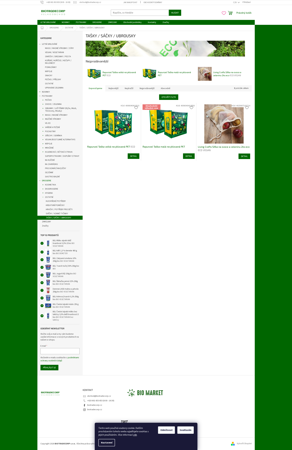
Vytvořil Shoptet (244, 443)
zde (135, 435)
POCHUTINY (50, 131)
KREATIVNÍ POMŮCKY (55, 205)
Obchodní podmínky (152, 2)
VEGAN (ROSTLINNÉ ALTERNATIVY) (60, 139)
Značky (45, 225)
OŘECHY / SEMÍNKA (53, 135)
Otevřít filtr (169, 97)
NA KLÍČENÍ (50, 160)
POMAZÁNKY (51, 67)
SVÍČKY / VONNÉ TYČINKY (57, 213)
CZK (235, 2)
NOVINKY (46, 91)
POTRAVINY (47, 96)
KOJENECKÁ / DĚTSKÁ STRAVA (59, 152)
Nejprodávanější (147, 88)
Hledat (175, 12)
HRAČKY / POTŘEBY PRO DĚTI (59, 209)
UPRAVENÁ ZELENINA (54, 87)
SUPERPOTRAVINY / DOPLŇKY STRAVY (62, 156)
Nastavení (106, 442)
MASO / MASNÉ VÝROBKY (56, 115)
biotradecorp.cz (94, 405)
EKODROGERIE (51, 188)
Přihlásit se (49, 367)
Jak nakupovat (130, 2)
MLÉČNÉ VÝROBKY (53, 119)
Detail (133, 156)
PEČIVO (48, 100)
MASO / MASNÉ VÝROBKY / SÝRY (59, 48)
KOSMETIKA (50, 184)
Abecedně (165, 88)
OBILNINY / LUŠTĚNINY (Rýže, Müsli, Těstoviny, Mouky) (61, 109)
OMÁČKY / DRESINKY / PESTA (58, 56)
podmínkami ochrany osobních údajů (59, 359)
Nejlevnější (113, 88)
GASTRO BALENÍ (52, 176)
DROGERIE (46, 180)
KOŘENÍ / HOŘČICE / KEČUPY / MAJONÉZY (58, 62)
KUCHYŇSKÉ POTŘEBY (56, 201)
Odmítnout (166, 430)
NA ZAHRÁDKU (51, 164)
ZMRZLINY (46, 221)
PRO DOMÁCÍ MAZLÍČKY (55, 168)
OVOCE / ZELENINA (53, 104)
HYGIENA (49, 193)
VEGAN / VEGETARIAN (54, 52)
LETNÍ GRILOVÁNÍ (49, 44)
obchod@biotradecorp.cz (99, 396)
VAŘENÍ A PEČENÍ (52, 127)
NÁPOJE (48, 71)
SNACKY (48, 75)
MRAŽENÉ (49, 147)
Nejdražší (129, 88)
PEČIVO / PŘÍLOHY (53, 79)
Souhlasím (185, 430)
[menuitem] (48, 22)
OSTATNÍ (49, 83)
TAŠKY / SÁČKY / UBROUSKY (58, 217)
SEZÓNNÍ (49, 172)
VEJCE (48, 123)
